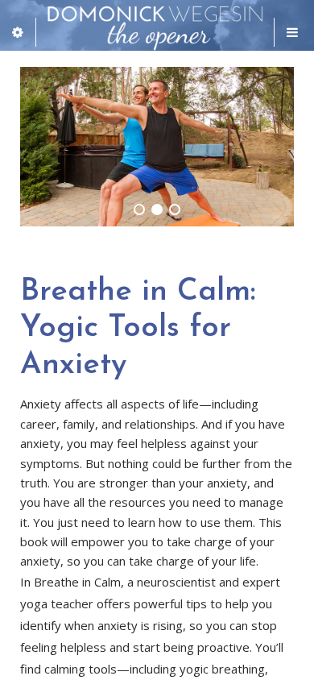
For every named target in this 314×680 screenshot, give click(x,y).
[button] (139, 209)
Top (296, 658)
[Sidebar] (18, 32)
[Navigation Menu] (294, 32)
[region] (157, 146)
